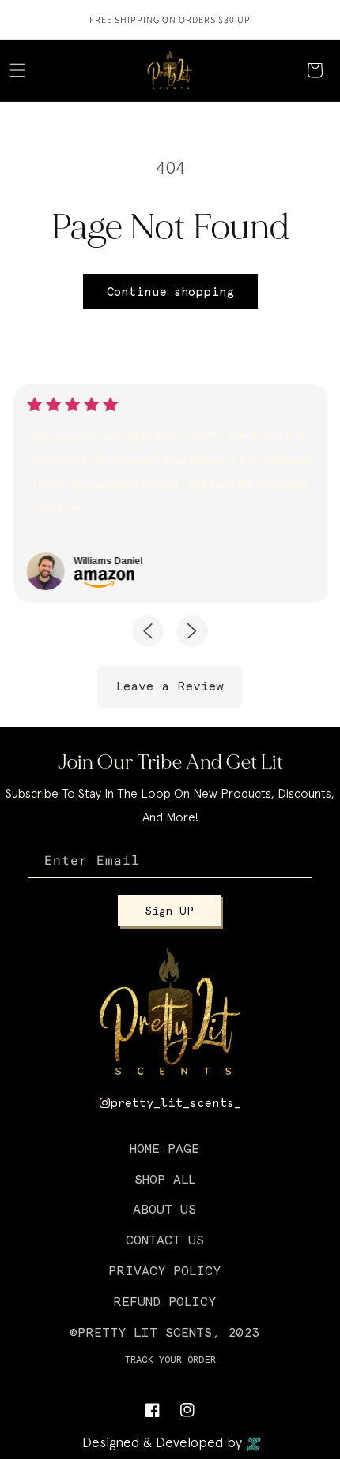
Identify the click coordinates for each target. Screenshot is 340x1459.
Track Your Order (170, 1359)
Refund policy (164, 1301)
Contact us (165, 1240)
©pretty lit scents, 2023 (164, 1332)
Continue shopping (170, 292)
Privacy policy (164, 1270)
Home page (164, 1148)
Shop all (164, 1179)
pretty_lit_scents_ (175, 1103)
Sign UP (169, 910)
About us (164, 1209)
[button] (17, 70)
